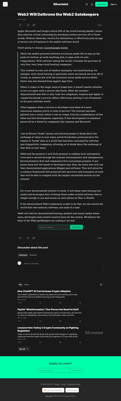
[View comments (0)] (28, 25)
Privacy (57, 384)
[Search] (86, 4)
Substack (48, 396)
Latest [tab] (26, 284)
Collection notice (73, 384)
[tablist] (27, 255)
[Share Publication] (92, 4)
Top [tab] (20, 284)
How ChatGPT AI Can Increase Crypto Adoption (44, 291)
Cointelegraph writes (56, 47)
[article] (60, 297)
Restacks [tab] (33, 255)
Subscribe (101, 4)
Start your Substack (54, 390)
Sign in (114, 4)
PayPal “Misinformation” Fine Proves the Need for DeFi (48, 309)
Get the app (72, 390)
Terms (63, 384)
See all (22, 349)
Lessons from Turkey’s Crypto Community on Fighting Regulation (47, 329)
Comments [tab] (23, 255)
